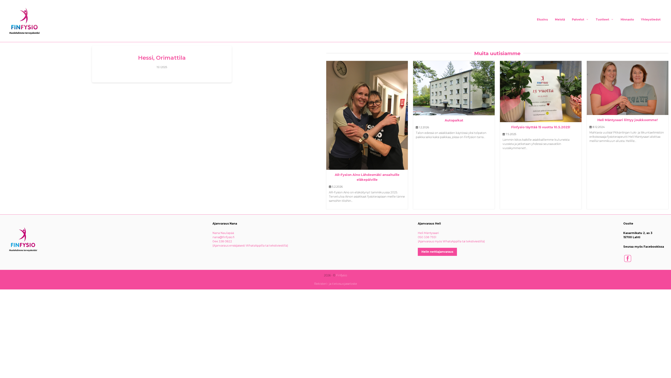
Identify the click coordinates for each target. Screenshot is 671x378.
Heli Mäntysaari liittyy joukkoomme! (627, 120)
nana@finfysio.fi (223, 237)
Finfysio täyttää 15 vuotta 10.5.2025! (540, 127)
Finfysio (341, 275)
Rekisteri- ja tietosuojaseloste (335, 283)
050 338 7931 (427, 237)
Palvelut (578, 19)
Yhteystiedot (651, 19)
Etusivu (542, 19)
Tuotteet (602, 19)
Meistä (560, 19)
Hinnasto (627, 19)
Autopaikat (454, 120)
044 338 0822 (222, 241)
